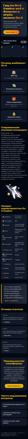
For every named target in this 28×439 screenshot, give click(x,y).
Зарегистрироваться (14, 386)
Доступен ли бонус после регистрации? (11, 413)
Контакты (13, 435)
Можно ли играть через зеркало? (11, 422)
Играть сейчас (10, 32)
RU (17, 435)
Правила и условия (5, 435)
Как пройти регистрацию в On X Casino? (14, 405)
